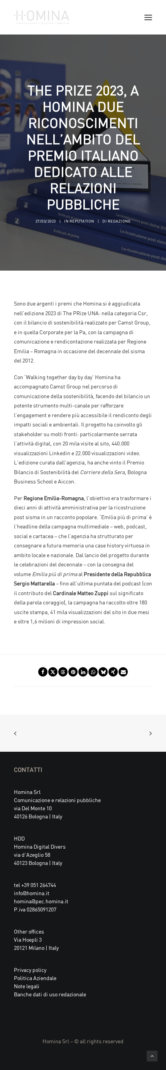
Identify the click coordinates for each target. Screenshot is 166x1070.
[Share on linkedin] (83, 672)
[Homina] (41, 17)
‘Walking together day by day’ (59, 376)
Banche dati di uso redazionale (50, 994)
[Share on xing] (113, 672)
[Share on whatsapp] (93, 672)
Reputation (81, 220)
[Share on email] (123, 672)
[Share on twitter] (53, 672)
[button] (148, 17)
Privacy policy (30, 969)
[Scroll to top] (152, 1054)
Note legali (26, 985)
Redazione (119, 220)
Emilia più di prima (123, 516)
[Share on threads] (63, 672)
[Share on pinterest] (73, 672)
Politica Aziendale (35, 977)
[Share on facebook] (42, 672)
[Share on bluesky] (103, 672)
